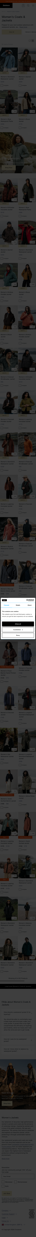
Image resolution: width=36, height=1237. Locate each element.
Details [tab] (18, 605)
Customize (17, 629)
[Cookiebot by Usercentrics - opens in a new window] (26, 600)
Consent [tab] (6, 605)
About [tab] (29, 605)
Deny (18, 635)
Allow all (18, 624)
